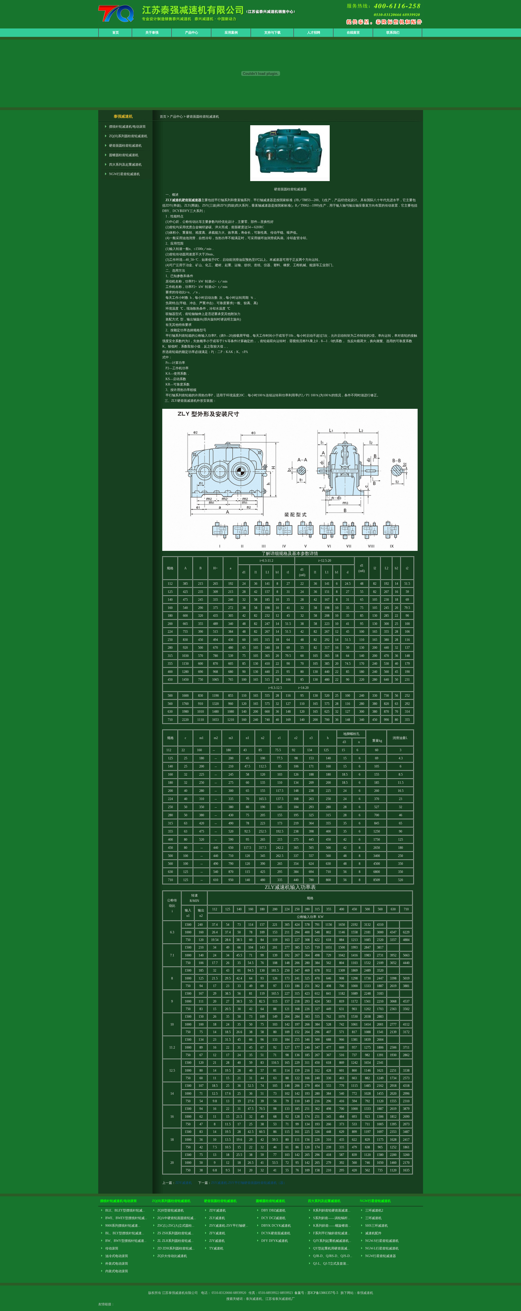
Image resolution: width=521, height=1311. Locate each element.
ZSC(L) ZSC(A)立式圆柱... (175, 1226)
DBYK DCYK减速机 (276, 1226)
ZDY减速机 (183, 1183)
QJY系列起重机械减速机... (332, 1241)
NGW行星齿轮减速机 (124, 174)
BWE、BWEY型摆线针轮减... (126, 1218)
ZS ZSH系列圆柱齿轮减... (175, 1233)
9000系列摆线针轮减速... (122, 1226)
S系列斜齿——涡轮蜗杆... (331, 1218)
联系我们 (392, 32)
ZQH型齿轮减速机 (170, 1210)
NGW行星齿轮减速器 (380, 1256)
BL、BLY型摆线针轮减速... (124, 1233)
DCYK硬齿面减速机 (275, 1233)
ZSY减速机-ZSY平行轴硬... (228, 1226)
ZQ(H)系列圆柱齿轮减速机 (128, 136)
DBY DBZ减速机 (273, 1210)
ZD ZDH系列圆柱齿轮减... (176, 1248)
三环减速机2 (374, 1210)
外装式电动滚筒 (116, 1263)
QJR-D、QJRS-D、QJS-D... (332, 1256)
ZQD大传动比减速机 (172, 1256)
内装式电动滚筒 (116, 1271)
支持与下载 (272, 32)
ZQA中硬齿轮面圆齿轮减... (176, 1218)
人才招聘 (313, 32)
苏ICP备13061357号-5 (322, 1293)
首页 (115, 32)
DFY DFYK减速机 (274, 1241)
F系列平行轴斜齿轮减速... (331, 1233)
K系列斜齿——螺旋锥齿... (332, 1226)
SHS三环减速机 (376, 1226)
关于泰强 (151, 32)
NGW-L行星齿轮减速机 (382, 1248)
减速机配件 (373, 1233)
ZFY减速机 (217, 1233)
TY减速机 (216, 1248)
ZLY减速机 (217, 1218)
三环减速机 (373, 1218)
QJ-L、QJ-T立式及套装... (331, 1263)
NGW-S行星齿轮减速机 (382, 1241)
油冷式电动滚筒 (116, 1256)
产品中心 (191, 32)
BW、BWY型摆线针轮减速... (126, 1241)
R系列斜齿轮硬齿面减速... (331, 1210)
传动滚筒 (111, 1248)
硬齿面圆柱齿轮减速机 (125, 145)
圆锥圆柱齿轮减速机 (123, 155)
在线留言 (353, 32)
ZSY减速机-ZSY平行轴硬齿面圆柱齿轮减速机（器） (249, 1183)
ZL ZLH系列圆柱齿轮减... (175, 1241)
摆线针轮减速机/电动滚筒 (127, 126)
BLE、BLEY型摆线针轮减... (125, 1210)
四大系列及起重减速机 (125, 164)
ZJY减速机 (217, 1241)
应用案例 (231, 32)
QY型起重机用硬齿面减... (331, 1248)
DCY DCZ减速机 (273, 1218)
